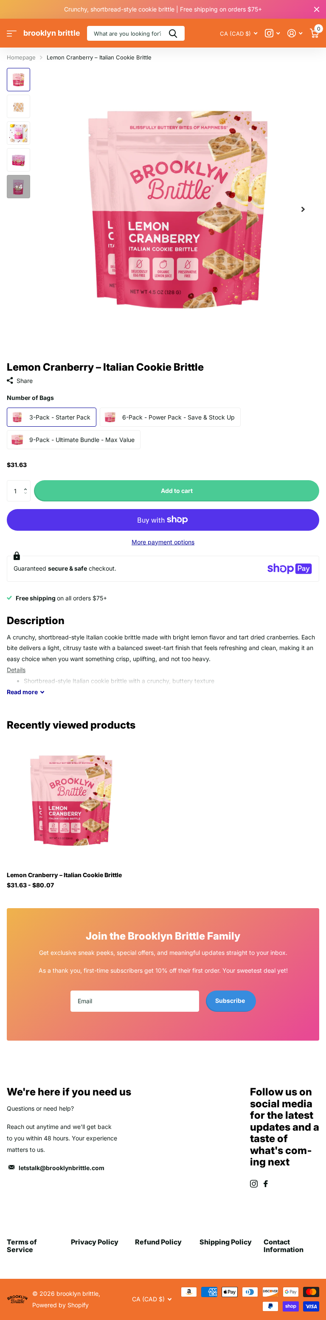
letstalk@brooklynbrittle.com (61, 1167)
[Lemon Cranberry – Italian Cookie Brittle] (71, 800)
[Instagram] (254, 1184)
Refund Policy (158, 1242)
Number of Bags (30, 397)
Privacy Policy (94, 1242)
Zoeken (173, 33)
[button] (27, 483)
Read (22, 691)
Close (316, 9)
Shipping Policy (226, 1242)
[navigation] (18, 79)
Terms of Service (22, 1246)
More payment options (163, 542)
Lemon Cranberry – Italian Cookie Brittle (64, 874)
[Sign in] (295, 33)
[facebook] (266, 1183)
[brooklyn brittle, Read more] (272, 33)
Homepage (21, 57)
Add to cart (177, 490)
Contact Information (284, 1246)
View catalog (12, 33)
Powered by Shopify (60, 1305)
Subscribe (230, 1000)
